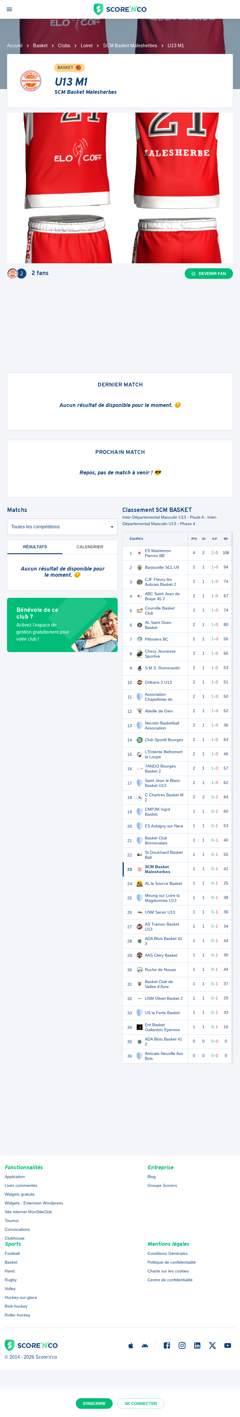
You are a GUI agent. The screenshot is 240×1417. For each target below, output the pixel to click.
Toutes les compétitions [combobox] (35, 526)
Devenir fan (212, 273)
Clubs (64, 45)
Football (12, 1253)
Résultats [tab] (35, 546)
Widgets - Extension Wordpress (34, 1203)
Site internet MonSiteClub (28, 1211)
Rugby (11, 1279)
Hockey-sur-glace (21, 1297)
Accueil (15, 45)
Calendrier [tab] (90, 546)
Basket (40, 45)
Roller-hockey (17, 1315)
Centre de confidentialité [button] (170, 1279)
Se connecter (141, 1403)
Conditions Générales (168, 1253)
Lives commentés (21, 1185)
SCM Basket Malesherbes (130, 45)
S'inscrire (94, 1403)
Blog (152, 1176)
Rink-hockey (16, 1306)
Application (15, 1176)
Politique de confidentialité (172, 1262)
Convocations (17, 1229)
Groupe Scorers (162, 1185)
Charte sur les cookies (168, 1271)
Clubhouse (15, 1238)
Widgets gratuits (20, 1194)
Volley (10, 1288)
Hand (10, 1271)
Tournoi (11, 1220)
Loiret (86, 45)
